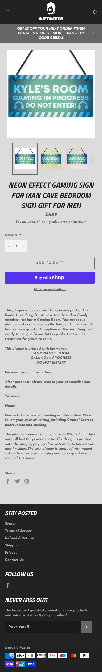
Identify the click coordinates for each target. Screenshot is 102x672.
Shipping (44, 222)
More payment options (50, 289)
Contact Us (14, 560)
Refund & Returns (19, 538)
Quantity (13, 235)
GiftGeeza (23, 648)
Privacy (11, 553)
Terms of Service (18, 531)
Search (10, 524)
